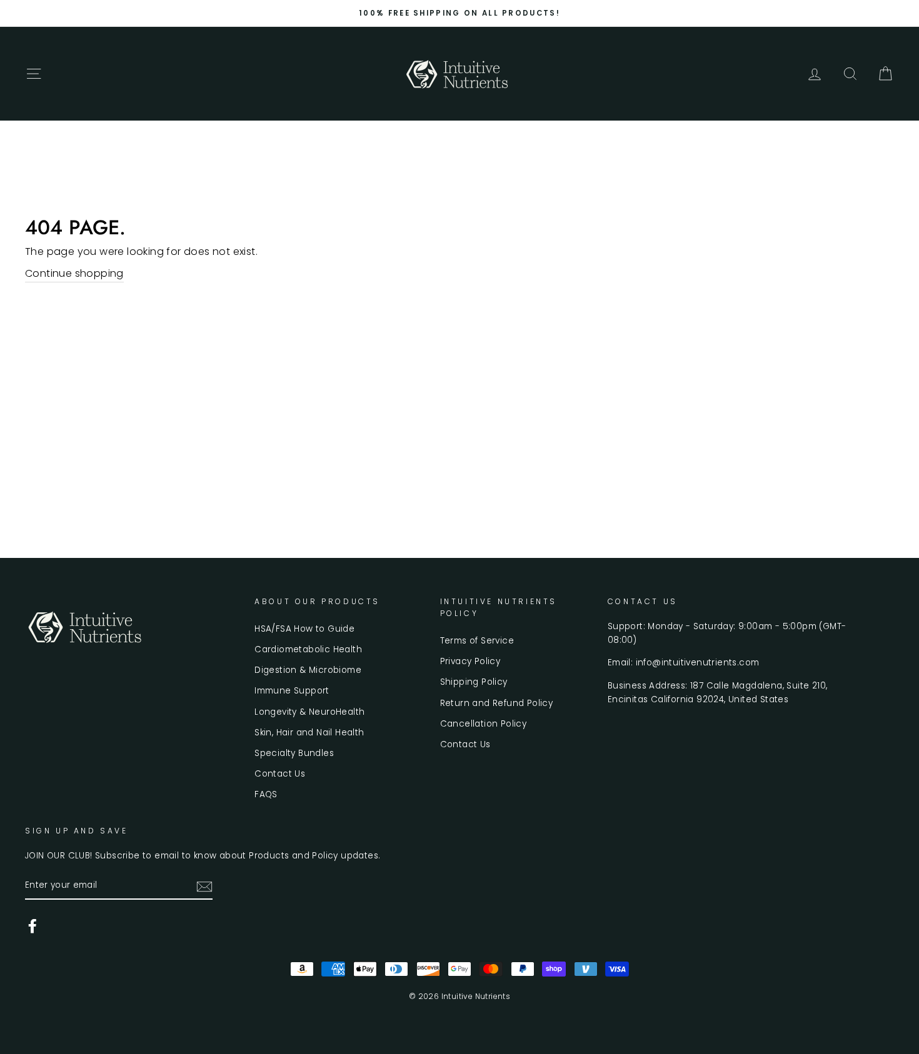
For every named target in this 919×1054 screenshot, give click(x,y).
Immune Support (291, 691)
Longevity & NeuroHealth (309, 712)
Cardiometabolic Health (308, 649)
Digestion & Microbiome (307, 670)
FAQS (266, 794)
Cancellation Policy (483, 724)
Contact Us (279, 774)
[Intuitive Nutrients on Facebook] (32, 925)
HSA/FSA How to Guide (304, 629)
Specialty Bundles (294, 753)
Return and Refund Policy (496, 703)
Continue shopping (74, 273)
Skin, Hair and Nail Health (309, 732)
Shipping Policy (474, 682)
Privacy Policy (470, 661)
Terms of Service (477, 641)
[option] (459, 13)
